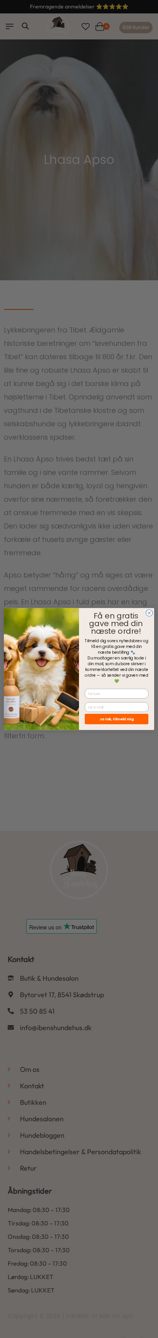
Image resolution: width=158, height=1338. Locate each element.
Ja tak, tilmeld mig (117, 718)
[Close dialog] (149, 613)
